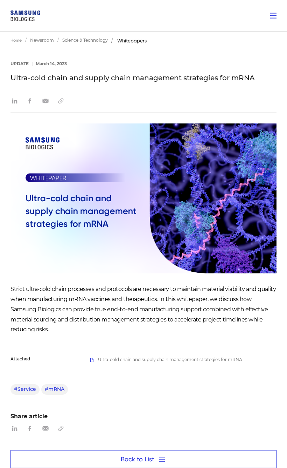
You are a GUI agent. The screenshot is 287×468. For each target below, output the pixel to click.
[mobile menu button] (273, 16)
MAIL (45, 101)
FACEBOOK (30, 101)
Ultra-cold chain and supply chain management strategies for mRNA (169, 359)
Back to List (137, 459)
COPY (61, 101)
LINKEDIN (14, 101)
